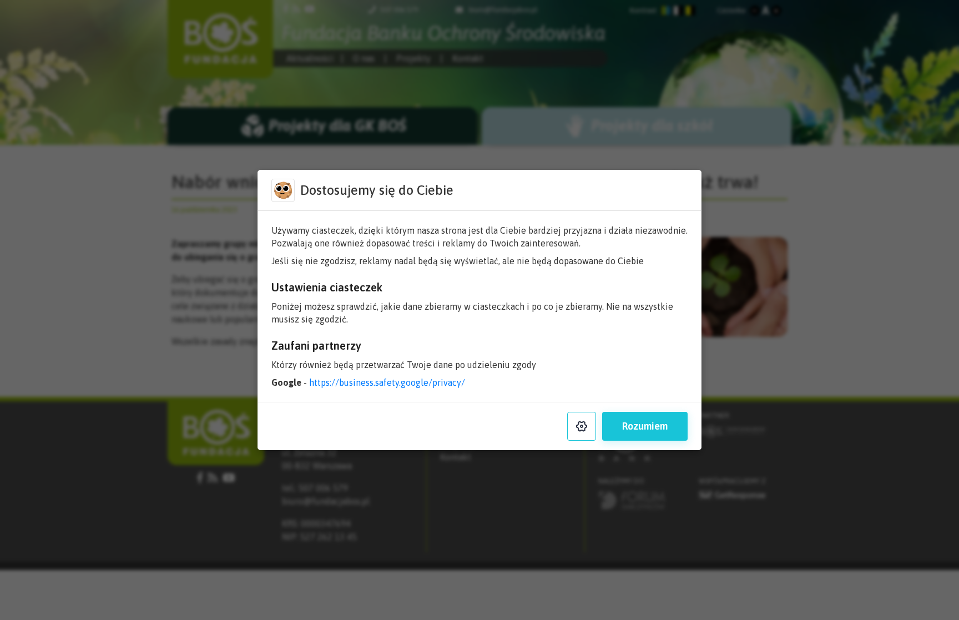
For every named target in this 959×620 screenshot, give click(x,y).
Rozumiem (645, 426)
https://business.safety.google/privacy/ (387, 382)
